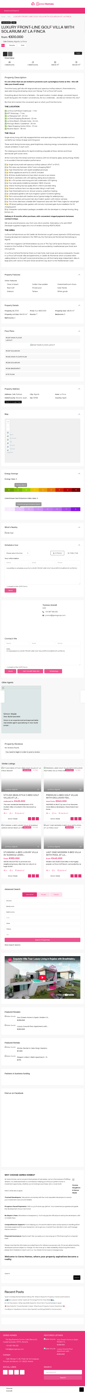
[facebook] (5, 1372)
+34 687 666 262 (51, 612)
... (9, 725)
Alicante (19, 398)
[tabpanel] (42, 922)
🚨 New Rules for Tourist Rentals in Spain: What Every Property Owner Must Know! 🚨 (35, 1306)
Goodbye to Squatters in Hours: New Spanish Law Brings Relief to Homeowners (33, 1309)
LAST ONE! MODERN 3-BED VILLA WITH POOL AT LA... (63, 853)
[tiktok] (11, 1372)
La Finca (23, 42)
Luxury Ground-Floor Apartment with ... (32, 1026)
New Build (6, 22)
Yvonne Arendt (49, 605)
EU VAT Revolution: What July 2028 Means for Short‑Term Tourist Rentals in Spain (33, 1303)
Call (30, 671)
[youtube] (16, 1372)
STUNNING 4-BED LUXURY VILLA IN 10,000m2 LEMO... (21, 853)
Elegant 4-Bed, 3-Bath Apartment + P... (32, 1057)
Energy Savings (11, 473)
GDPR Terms (22, 586)
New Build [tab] (29, 894)
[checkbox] (5, 586)
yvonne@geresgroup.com (55, 615)
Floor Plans (9, 331)
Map (6, 414)
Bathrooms (10, 912)
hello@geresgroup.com (15, 1349)
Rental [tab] (56, 894)
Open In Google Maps (13, 402)
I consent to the (17, 586)
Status (8, 929)
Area (8, 923)
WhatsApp (53, 671)
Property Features (12, 274)
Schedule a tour (11, 545)
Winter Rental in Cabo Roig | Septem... (32, 1048)
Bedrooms (10, 906)
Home (3, 16)
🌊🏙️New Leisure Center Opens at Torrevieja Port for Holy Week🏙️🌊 (29, 1300)
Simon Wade (10, 714)
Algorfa (16, 42)
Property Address (12, 389)
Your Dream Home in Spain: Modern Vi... (33, 1017)
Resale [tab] (43, 894)
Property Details (12, 305)
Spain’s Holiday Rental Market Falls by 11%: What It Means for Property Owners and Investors (37, 1297)
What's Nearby (11, 527)
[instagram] (22, 1372)
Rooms (9, 901)
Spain (25, 398)
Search (7, 1273)
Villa (9, 16)
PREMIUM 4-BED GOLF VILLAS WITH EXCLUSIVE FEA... (62, 796)
